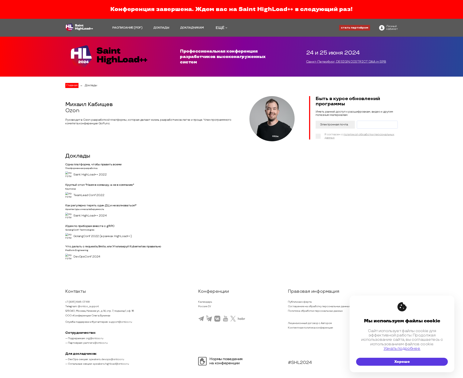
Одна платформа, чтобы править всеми (93, 164)
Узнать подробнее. (402, 348)
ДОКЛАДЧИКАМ (192, 27)
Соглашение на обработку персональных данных (319, 306)
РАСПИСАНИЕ (122, 27)
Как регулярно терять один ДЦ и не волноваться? (101, 205)
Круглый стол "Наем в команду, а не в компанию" (99, 185)
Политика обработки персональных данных (315, 311)
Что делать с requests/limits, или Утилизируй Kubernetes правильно (113, 246)
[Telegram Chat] (201, 321)
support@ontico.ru (120, 322)
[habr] (241, 319)
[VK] (217, 321)
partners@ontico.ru (95, 343)
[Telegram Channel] (209, 321)
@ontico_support (88, 306)
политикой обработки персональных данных (359, 136)
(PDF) (138, 27)
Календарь (205, 301)
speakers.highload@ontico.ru (111, 363)
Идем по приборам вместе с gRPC (90, 226)
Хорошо (402, 362)
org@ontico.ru (94, 338)
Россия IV (204, 306)
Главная (72, 85)
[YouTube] (225, 321)
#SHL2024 (300, 362)
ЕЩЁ (220, 28)
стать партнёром (354, 27)
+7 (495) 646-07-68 (77, 301)
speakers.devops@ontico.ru (106, 359)
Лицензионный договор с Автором (310, 323)
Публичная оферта (300, 301)
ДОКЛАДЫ (161, 27)
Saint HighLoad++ (266, 9)
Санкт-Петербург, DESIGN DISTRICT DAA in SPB (346, 62)
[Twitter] (233, 321)
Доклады (91, 85)
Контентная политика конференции (310, 327)
